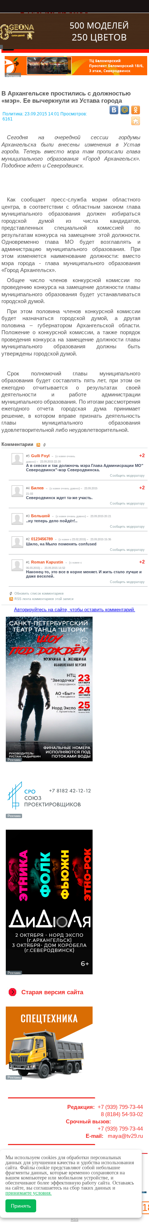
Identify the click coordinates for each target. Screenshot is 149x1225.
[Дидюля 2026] (49, 974)
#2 (28, 539)
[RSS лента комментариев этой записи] (39, 445)
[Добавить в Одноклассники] (135, 110)
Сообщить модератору (127, 475)
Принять (21, 1206)
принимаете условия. (28, 1193)
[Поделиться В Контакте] (114, 110)
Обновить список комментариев (39, 593)
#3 (28, 516)
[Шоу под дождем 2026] (49, 761)
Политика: (14, 113)
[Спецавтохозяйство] (49, 1079)
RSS (74, 1219)
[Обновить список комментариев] (45, 445)
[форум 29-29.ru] (49, 817)
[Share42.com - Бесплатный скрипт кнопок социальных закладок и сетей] (135, 120)
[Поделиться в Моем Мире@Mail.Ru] (124, 110)
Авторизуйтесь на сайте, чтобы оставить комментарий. (74, 609)
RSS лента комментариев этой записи (43, 599)
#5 (28, 456)
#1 (28, 562)
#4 (28, 488)
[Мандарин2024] (76, 75)
